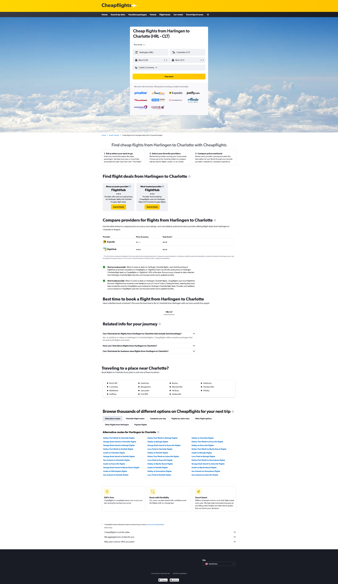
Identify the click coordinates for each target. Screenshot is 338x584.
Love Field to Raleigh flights (203, 456)
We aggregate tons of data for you (119, 537)
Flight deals (164, 14)
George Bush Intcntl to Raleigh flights (119, 445)
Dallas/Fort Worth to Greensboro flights (208, 460)
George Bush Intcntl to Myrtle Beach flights (121, 467)
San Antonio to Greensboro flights (206, 471)
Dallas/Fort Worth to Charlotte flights (119, 438)
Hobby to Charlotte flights (203, 438)
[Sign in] (208, 14)
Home (105, 14)
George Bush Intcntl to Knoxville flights (163, 445)
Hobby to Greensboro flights (159, 471)
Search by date (118, 14)
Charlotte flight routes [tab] (135, 418)
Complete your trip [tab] (158, 418)
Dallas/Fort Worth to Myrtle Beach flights (209, 449)
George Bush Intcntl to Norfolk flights (119, 456)
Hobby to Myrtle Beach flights (160, 464)
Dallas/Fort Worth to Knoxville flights (207, 442)
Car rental (178, 14)
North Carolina (114, 135)
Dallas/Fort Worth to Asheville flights (163, 456)
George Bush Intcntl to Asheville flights (208, 464)
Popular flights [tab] (140, 425)
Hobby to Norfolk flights (157, 453)
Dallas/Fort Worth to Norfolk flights (118, 449)
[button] (149, 60)
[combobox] (140, 44)
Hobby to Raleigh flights (157, 442)
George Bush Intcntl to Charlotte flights (119, 442)
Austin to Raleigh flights (202, 453)
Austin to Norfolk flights (157, 467)
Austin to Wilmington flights (115, 471)
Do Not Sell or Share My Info (160, 573)
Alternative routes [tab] (112, 418)
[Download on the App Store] (174, 580)
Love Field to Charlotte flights (159, 449)
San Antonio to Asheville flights (205, 475)
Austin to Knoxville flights (114, 464)
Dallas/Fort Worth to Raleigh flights (162, 438)
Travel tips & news (194, 14)
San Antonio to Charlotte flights (116, 460)
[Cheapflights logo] (116, 5)
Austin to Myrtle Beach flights (204, 467)
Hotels (153, 14)
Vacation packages (137, 14)
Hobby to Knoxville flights (203, 445)
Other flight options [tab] (203, 418)
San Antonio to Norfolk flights (115, 475)
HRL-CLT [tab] (169, 312)
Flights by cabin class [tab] (180, 418)
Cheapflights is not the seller (117, 532)
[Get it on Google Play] (163, 580)
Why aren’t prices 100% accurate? (119, 541)
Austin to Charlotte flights (114, 453)
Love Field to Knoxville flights (160, 460)
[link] (118, 207)
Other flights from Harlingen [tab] (117, 425)
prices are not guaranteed (155, 524)
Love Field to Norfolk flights (159, 475)
